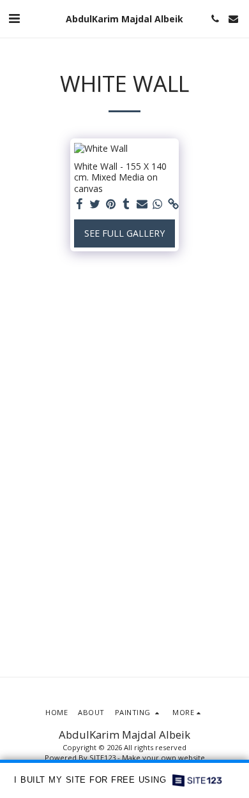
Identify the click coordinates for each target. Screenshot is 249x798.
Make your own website (163, 757)
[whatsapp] (157, 204)
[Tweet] (95, 204)
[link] (173, 204)
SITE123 (102, 757)
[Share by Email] (142, 204)
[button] (14, 18)
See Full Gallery (124, 233)
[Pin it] (111, 204)
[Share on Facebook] (80, 204)
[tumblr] (126, 204)
